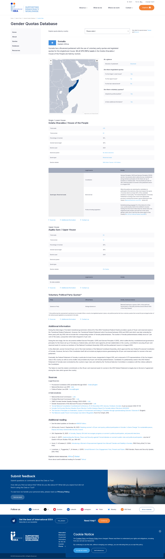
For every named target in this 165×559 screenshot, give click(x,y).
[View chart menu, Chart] (97, 60)
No (131, 79)
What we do (97, 8)
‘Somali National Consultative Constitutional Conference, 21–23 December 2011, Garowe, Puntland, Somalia (86, 406)
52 (103, 133)
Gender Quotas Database (29, 18)
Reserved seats (107, 157)
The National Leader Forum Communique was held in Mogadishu (73, 413)
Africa (70, 456)
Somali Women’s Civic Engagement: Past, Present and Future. (105, 449)
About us (82, 8)
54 (103, 235)
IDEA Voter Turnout (108, 162)
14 (103, 240)
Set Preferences (99, 550)
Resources (16, 50)
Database (15, 46)
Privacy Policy (63, 492)
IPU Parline (117, 162)
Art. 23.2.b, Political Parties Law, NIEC (135, 214)
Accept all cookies (81, 550)
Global (76, 456)
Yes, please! (61, 520)
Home (12, 18)
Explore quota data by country (58, 31)
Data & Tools (18, 18)
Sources (52, 220)
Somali (72, 389)
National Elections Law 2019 (133, 200)
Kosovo (137, 32)
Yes (132, 74)
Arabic (90, 385)
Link (72, 387)
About (14, 37)
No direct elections (108, 152)
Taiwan (149, 30)
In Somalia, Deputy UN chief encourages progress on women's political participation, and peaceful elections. (104, 433)
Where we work (114, 8)
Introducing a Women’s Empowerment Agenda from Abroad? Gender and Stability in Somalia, (102, 443)
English (95, 385)
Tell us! (83, 459)
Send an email (17, 497)
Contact (128, 8)
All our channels (147, 509)
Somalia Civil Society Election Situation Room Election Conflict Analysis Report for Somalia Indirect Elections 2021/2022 (90, 408)
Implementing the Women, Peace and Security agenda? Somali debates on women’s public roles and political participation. (103, 437)
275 (104, 128)
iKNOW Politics (81, 423)
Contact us (85, 220)
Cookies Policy (81, 538)
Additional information (69, 220)
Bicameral (133, 64)
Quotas (14, 41)
